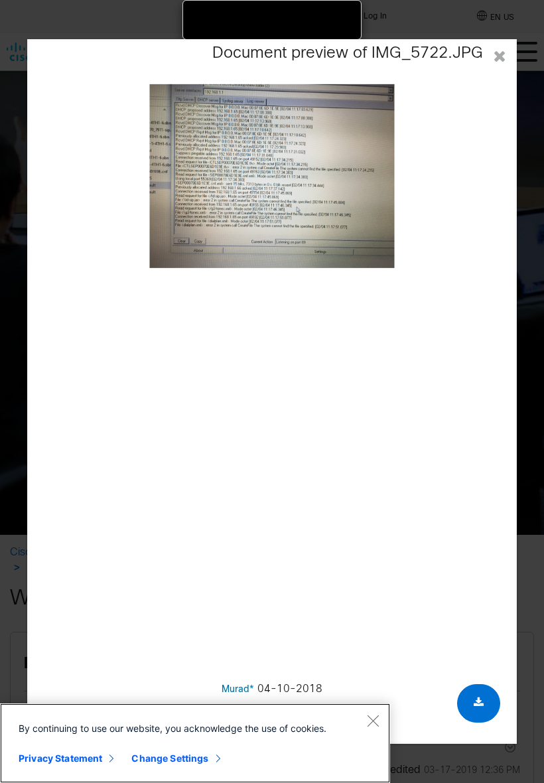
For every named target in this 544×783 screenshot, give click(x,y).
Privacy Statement (60, 758)
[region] (195, 743)
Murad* (238, 689)
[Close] (372, 720)
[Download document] (478, 703)
